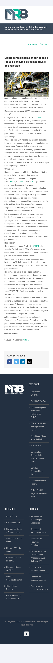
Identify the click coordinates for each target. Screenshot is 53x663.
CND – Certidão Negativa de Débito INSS (39, 493)
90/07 (22, 182)
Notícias (26, 340)
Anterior (33, 44)
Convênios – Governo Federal (38, 569)
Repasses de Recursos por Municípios (36, 519)
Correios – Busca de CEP (13, 568)
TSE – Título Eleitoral (11, 587)
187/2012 (35, 246)
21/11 (34, 182)
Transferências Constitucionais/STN (39, 588)
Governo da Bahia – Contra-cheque (13, 530)
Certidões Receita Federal (38, 482)
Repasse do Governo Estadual (38, 578)
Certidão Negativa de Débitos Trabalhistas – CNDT (38, 412)
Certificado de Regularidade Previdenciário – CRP (37, 457)
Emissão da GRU (13, 523)
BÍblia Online (11, 516)
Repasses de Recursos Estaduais (36, 542)
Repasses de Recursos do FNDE (39, 530)
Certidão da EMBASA (35, 393)
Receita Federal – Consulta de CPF (13, 597)
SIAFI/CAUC (36, 446)
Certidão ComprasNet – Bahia (37, 471)
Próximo (43, 44)
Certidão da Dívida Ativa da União (38, 437)
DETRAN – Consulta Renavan (14, 578)
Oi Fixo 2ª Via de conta (13, 549)
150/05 (12, 182)
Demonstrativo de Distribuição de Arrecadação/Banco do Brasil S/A (39, 556)
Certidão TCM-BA (38, 401)
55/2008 (37, 117)
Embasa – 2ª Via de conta (13, 559)
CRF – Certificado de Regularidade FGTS (38, 426)
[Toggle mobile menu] (47, 11)
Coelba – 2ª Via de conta (14, 540)
